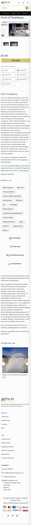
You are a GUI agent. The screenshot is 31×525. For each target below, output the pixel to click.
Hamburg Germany (9, 222)
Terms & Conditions (7, 450)
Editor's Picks (16, 13)
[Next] (28, 32)
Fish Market (13, 204)
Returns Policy (6, 443)
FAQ (2, 435)
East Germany (7, 200)
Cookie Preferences (7, 458)
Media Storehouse (21, 503)
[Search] (27, 8)
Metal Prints (5, 454)
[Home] (7, 2)
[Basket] (23, 3)
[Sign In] (28, 3)
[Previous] (3, 32)
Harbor (21, 222)
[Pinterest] (12, 516)
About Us (4, 413)
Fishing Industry (8, 209)
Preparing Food (18, 226)
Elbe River (19, 200)
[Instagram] (17, 516)
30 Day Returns (24, 170)
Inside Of (6, 226)
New (2, 428)
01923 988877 (8, 469)
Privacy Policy (5, 439)
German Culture (8, 217)
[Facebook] (8, 516)
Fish (4, 204)
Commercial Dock (8, 192)
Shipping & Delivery (7, 447)
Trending (25, 13)
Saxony (5, 230)
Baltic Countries (8, 187)
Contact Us (5, 465)
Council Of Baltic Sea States (12, 196)
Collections (6, 13)
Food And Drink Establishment (12, 213)
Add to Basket (16, 60)
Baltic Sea (20, 187)
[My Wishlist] (19, 3)
